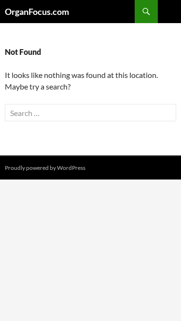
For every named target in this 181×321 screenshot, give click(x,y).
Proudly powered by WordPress (45, 167)
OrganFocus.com (37, 11)
